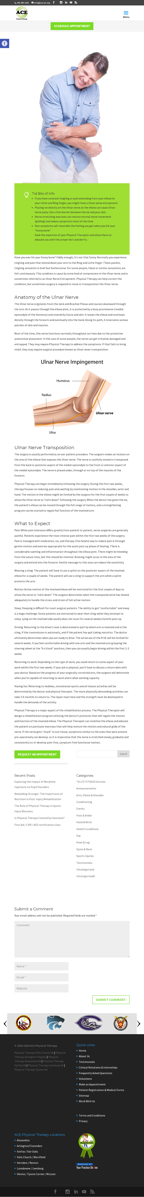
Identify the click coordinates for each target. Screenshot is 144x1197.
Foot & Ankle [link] (84, 815)
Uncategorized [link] (85, 869)
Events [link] (80, 808)
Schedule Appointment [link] (72, 26)
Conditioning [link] (84, 802)
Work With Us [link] (87, 1101)
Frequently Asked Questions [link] (95, 1073)
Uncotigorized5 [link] (85, 876)
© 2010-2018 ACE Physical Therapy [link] (35, 1045)
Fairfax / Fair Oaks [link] (27, 1151)
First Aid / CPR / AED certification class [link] (37, 824)
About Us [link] (84, 1056)
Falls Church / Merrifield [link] (31, 1157)
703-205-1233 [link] (23, 2)
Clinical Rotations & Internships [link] (98, 1067)
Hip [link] (78, 835)
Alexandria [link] (23, 1140)
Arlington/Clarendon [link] (29, 1146)
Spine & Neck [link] (84, 849)
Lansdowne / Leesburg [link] (30, 1168)
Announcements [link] (86, 788)
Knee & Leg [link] (83, 842)
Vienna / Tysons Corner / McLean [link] (36, 1174)
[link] (4, 43)
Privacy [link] (83, 1121)
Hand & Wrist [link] (84, 822)
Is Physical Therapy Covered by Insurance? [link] (39, 818)
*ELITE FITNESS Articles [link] (91, 781)
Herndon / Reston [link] (27, 1162)
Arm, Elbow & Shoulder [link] (90, 795)
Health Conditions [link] (87, 829)
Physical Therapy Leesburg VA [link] (46, 1065)
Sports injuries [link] (85, 856)
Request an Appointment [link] (37, 754)
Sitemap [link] (84, 1095)
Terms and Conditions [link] (92, 1115)
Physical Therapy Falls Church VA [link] (34, 1052)
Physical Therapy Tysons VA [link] (30, 1069)
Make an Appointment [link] (92, 1084)
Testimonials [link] (84, 862)
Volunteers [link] (85, 1078)
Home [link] (82, 1050)
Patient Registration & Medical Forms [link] (101, 1090)
